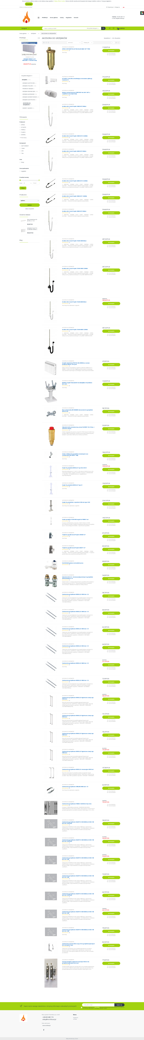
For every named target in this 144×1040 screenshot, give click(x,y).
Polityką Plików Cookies (59, 1)
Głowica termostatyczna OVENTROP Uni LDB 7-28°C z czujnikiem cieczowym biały (76, 93)
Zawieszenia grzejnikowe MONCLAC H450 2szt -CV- (75, 628)
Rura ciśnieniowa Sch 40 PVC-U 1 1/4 (32, 220)
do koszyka (111, 50)
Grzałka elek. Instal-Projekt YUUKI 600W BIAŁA (74, 302)
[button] (93, 28)
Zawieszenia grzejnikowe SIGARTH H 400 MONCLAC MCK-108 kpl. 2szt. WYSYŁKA (78, 840)
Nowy (22, 162)
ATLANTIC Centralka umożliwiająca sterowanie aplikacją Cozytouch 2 (77, 79)
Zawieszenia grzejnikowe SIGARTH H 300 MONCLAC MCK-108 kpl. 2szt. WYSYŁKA (78, 822)
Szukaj (61, 17)
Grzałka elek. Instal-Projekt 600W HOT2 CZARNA (75, 181)
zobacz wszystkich (29, 208)
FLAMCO (23, 132)
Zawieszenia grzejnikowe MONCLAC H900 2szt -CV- (75, 680)
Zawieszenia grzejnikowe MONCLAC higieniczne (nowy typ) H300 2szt (77, 698)
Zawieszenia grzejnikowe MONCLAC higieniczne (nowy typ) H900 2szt (77, 752)
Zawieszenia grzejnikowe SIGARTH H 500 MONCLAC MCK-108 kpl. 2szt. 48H (78, 876)
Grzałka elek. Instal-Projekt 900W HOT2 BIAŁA (74, 211)
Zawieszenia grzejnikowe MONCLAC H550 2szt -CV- (75, 646)
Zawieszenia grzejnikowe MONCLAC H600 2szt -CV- (75, 663)
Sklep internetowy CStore (72, 1038)
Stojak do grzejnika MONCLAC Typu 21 (72, 485)
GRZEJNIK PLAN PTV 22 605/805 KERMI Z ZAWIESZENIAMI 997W (32, 228)
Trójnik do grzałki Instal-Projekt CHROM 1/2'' (74, 534)
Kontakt (76, 17)
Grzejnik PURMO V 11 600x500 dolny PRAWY (30, 60)
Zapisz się (119, 1005)
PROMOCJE (45, 17)
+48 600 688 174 (120, 17)
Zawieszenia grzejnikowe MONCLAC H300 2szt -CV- (75, 594)
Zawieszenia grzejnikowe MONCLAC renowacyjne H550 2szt (78, 769)
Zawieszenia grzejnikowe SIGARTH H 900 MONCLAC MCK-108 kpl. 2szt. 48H (78, 930)
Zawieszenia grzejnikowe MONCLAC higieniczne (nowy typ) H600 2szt (77, 734)
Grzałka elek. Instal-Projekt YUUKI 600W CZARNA (75, 329)
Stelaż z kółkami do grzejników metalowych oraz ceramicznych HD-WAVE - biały (75, 454)
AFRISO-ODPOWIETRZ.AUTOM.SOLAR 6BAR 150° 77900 (76, 49)
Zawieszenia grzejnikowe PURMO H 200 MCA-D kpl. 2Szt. (77, 803)
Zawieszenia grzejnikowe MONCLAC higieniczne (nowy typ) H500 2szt (77, 716)
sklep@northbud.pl (119, 18)
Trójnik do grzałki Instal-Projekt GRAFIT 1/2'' (74, 547)
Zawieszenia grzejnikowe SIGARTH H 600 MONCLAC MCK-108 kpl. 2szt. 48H (78, 912)
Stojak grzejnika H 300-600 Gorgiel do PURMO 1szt (75, 519)
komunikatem (97, 1007)
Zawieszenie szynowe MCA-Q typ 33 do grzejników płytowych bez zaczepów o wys (78, 944)
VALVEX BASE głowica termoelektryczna (72, 563)
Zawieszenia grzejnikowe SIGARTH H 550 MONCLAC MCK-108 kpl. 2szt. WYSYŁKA (78, 894)
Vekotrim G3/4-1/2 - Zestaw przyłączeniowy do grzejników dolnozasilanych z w (77, 577)
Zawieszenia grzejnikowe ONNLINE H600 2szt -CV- (75, 786)
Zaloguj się (117, 7)
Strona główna (54, 17)
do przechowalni (112, 54)
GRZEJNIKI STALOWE (30, 57)
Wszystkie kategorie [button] (26, 75)
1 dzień (23, 148)
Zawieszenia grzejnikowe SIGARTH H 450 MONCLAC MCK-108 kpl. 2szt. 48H (78, 858)
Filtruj (22, 188)
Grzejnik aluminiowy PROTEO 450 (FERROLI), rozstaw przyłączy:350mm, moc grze (76, 363)
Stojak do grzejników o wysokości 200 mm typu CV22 (76, 502)
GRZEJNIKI (33, 33)
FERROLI (23, 129)
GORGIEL (23, 134)
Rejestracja (110, 7)
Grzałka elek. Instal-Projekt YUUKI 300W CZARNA (75, 268)
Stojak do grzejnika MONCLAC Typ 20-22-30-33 (74, 468)
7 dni (22, 153)
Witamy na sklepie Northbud (26, 7)
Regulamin (69, 17)
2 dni (22, 151)
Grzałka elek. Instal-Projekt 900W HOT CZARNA (74, 196)
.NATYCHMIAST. (25, 146)
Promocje (23, 38)
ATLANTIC (23, 127)
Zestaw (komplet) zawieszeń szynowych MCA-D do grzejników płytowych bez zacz (75, 962)
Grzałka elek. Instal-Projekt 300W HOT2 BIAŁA (74, 106)
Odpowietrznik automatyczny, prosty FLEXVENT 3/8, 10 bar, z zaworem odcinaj (78, 427)
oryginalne (23, 171)
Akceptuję (29, 4)
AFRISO (23, 124)
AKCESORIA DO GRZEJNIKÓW (68, 47)
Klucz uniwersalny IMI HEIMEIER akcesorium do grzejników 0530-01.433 (77, 410)
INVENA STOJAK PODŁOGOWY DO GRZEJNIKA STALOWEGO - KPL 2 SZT (77, 383)
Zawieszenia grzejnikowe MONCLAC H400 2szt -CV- (75, 611)
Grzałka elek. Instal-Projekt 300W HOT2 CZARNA (75, 136)
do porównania (112, 53)
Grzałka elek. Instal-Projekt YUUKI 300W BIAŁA (74, 241)
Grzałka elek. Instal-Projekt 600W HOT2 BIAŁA (74, 151)
